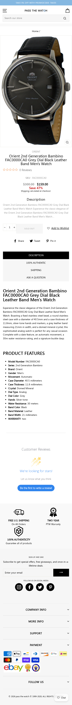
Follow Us (36, 682)
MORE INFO (36, 621)
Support (36, 633)
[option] (36, 2)
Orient (36, 151)
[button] (58, 228)
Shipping (25, 191)
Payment (36, 645)
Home (35, 31)
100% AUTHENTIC (36, 262)
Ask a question (36, 277)
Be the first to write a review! (36, 488)
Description (36, 255)
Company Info (36, 609)
